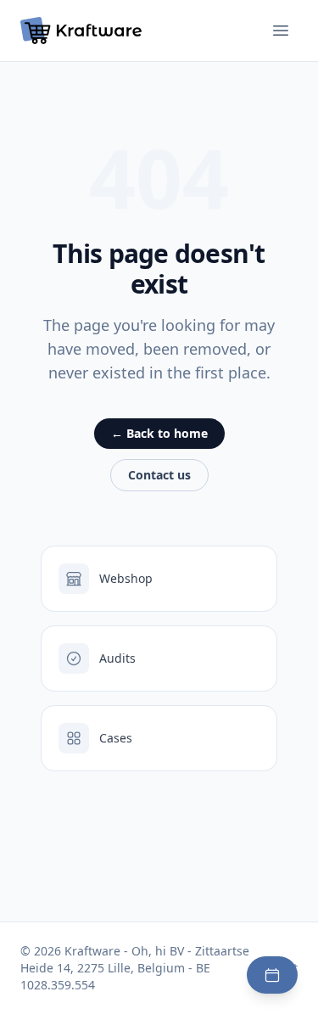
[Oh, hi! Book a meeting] (272, 975)
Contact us (159, 475)
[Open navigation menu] (281, 31)
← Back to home (159, 433)
